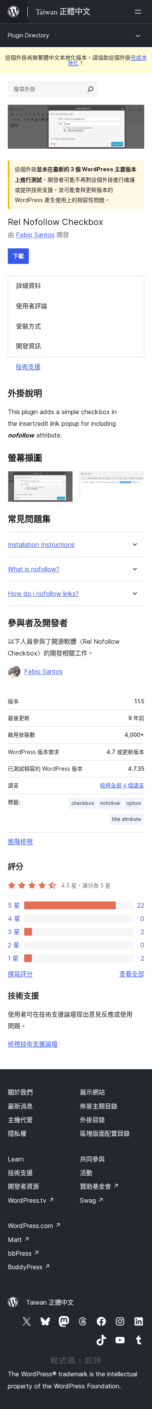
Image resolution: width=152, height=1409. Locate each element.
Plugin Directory (28, 35)
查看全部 (131, 974)
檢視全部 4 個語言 (122, 785)
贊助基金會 (99, 1186)
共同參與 (92, 1159)
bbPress (23, 1253)
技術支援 (28, 367)
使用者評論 (31, 306)
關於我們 (20, 1092)
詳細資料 (28, 286)
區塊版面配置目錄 (105, 1133)
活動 (86, 1173)
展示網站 (92, 1092)
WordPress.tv (31, 1200)
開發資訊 (28, 346)
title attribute (126, 819)
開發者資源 (23, 1186)
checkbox (82, 803)
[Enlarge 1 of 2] (62, 481)
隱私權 (17, 1133)
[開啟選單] (139, 11)
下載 (18, 256)
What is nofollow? (33, 569)
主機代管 (20, 1120)
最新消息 (20, 1106)
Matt (19, 1240)
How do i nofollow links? (43, 593)
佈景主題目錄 (98, 1106)
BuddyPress (29, 1267)
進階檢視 (20, 841)
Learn (16, 1159)
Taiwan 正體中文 (50, 1302)
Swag (92, 1200)
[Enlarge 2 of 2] (134, 481)
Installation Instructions (41, 544)
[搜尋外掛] (90, 89)
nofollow (110, 803)
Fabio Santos (35, 235)
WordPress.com (34, 1226)
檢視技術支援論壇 (33, 1044)
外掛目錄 (92, 1120)
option (133, 803)
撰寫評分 (20, 974)
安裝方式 (28, 326)
